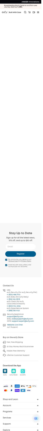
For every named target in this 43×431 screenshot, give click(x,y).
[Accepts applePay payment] (23, 386)
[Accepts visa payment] (28, 390)
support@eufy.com (15, 316)
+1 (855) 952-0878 (13, 299)
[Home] (11, 12)
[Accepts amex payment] (17, 386)
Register (20, 254)
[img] (5, 386)
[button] (5, 372)
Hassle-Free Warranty (16, 351)
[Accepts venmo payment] (23, 390)
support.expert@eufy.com (23, 321)
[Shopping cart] (29, 12)
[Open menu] (38, 12)
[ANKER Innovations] (30, 2)
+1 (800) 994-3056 (14, 306)
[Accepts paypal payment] (11, 390)
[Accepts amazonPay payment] (11, 386)
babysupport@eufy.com (22, 319)
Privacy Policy (26, 261)
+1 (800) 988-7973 (13, 294)
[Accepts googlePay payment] (34, 386)
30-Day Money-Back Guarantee (20, 346)
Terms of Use (13, 261)
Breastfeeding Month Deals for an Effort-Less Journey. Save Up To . (20, 6)
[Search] (25, 12)
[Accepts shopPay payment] (17, 390)
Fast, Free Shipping (15, 342)
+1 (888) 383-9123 (13, 310)
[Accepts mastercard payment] (5, 390)
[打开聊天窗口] (36, 418)
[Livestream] (34, 12)
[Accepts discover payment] (28, 386)
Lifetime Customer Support (18, 355)
